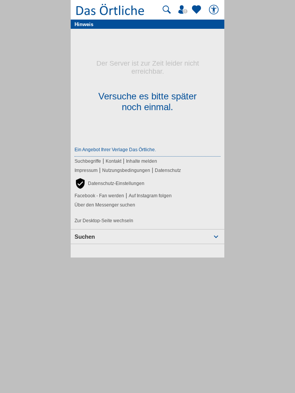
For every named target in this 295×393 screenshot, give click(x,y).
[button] (109, 183)
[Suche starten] (166, 9)
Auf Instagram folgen (150, 195)
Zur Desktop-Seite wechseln (104, 220)
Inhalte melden (141, 161)
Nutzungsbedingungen (126, 170)
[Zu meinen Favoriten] (197, 9)
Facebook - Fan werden (99, 195)
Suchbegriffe (88, 161)
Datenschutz (168, 170)
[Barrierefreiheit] (214, 9)
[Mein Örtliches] (184, 9)
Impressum (86, 170)
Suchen (85, 236)
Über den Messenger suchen (105, 205)
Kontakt (113, 161)
